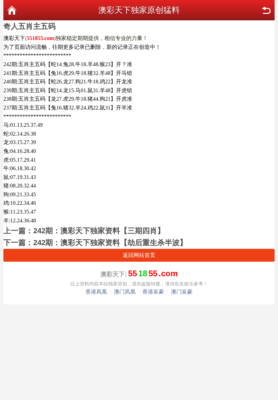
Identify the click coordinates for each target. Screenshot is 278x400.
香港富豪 (153, 292)
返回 (266, 10)
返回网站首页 (139, 255)
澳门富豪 (182, 292)
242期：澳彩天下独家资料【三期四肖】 (99, 230)
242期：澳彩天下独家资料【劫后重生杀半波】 (110, 242)
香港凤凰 (96, 292)
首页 (12, 10)
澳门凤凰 (125, 292)
